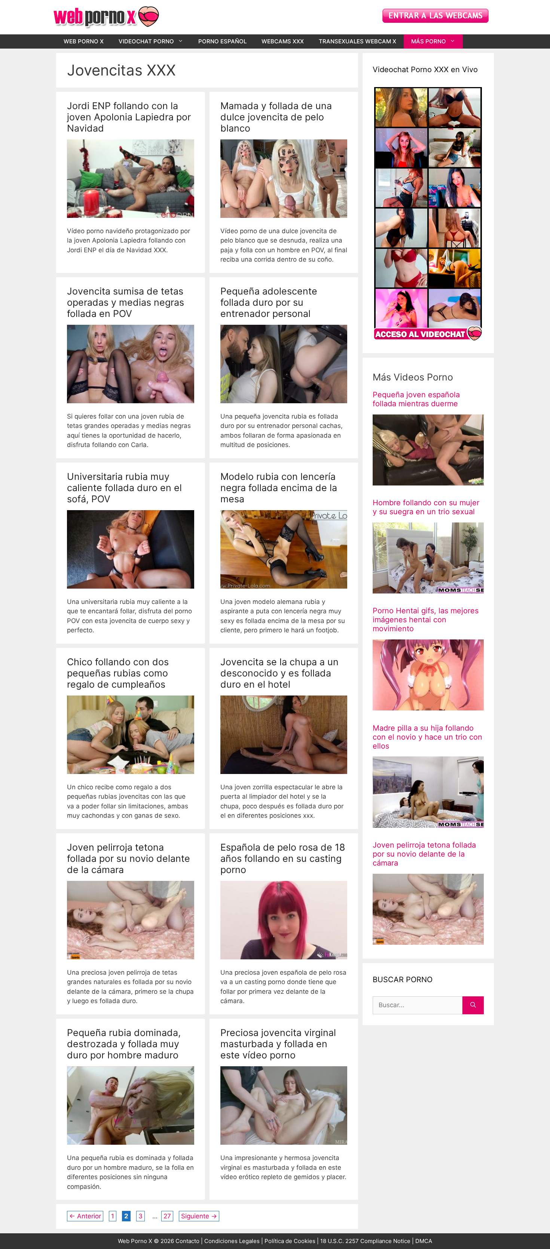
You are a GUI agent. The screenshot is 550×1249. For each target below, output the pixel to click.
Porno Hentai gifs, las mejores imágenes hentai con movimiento (426, 619)
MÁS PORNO (428, 41)
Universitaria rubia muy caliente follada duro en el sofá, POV (124, 488)
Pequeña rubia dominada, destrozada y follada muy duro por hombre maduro (124, 1044)
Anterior (85, 1216)
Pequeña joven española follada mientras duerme (416, 399)
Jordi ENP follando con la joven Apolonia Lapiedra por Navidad (129, 117)
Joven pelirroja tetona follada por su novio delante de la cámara (128, 858)
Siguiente (199, 1216)
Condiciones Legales (232, 1241)
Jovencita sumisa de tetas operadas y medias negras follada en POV (125, 302)
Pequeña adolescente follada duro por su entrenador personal (268, 302)
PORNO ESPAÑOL (222, 41)
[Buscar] (473, 1005)
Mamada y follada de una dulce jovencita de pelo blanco (276, 117)
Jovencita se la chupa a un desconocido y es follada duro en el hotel (279, 673)
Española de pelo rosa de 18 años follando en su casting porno (282, 858)
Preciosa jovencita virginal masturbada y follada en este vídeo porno (278, 1044)
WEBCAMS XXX (283, 41)
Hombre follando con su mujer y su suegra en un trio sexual (426, 507)
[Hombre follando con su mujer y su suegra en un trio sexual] (428, 588)
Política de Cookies (290, 1241)
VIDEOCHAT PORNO (146, 41)
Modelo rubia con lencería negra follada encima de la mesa (278, 488)
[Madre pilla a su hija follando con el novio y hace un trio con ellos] (428, 822)
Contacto (187, 1241)
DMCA (423, 1241)
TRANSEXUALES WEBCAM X (357, 41)
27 (168, 1216)
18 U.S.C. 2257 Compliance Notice (366, 1241)
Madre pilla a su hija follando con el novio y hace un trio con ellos (427, 736)
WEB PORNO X (84, 41)
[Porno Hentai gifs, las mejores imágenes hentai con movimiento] (428, 705)
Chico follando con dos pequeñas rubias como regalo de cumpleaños (118, 673)
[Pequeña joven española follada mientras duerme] (428, 480)
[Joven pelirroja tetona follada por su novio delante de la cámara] (428, 939)
